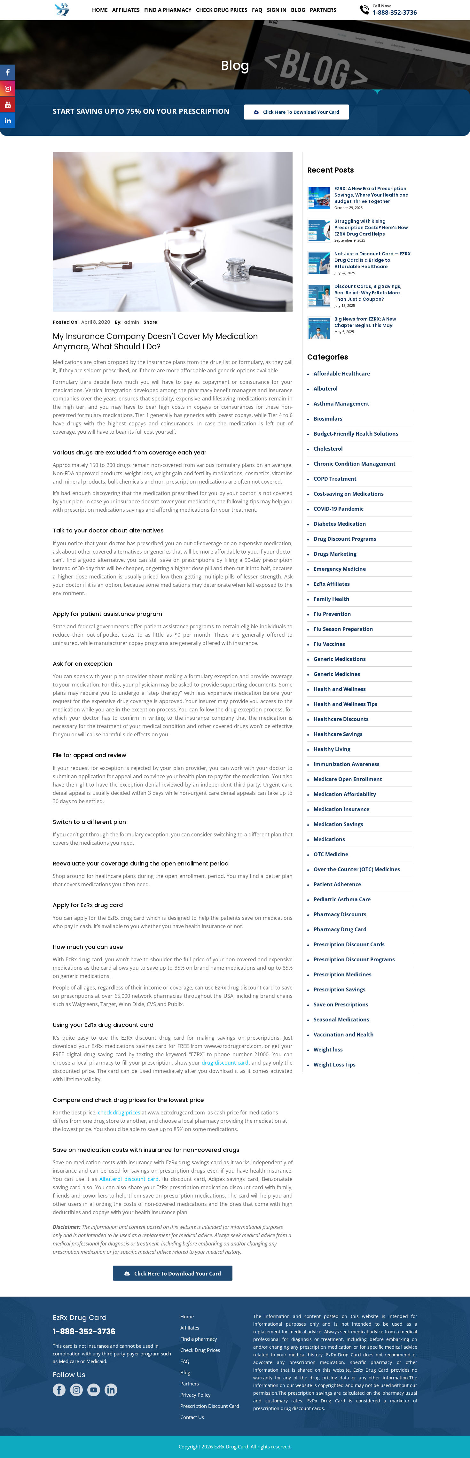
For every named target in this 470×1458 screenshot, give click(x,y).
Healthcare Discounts (341, 719)
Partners (323, 9)
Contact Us (192, 1417)
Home (100, 9)
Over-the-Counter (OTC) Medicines (357, 869)
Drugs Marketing (335, 553)
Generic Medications (340, 659)
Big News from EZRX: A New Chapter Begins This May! (365, 322)
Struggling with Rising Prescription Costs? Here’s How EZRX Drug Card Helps (371, 227)
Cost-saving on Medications (349, 493)
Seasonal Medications (341, 1019)
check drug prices (119, 1112)
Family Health (331, 598)
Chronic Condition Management (355, 463)
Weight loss (328, 1049)
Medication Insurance (341, 809)
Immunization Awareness (347, 764)
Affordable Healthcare (342, 373)
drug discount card (225, 1062)
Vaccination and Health (344, 1034)
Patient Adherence (337, 884)
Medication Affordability (345, 794)
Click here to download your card (300, 112)
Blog (298, 9)
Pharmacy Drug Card (340, 929)
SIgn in (276, 9)
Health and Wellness (340, 689)
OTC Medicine (331, 854)
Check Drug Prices (221, 9)
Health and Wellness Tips (345, 704)
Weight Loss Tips (335, 1064)
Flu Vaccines (329, 644)
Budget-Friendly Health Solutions (356, 433)
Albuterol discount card (129, 1179)
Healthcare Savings (338, 734)
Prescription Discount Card (209, 1406)
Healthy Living (332, 749)
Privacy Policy (195, 1395)
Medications (329, 839)
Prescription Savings (339, 989)
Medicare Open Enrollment (348, 779)
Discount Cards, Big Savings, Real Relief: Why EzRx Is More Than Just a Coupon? (368, 292)
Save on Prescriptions (341, 1004)
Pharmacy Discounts (340, 914)
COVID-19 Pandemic (339, 508)
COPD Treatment (335, 478)
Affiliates (126, 9)
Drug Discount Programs (345, 538)
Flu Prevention (332, 613)
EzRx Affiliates (332, 583)
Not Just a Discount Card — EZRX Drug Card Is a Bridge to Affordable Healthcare (372, 260)
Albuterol (326, 388)
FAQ (257, 9)
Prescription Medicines (343, 974)
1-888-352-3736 (394, 12)
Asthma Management (341, 403)
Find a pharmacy (168, 9)
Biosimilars (328, 418)
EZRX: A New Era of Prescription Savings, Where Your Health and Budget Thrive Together (371, 195)
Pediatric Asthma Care (342, 899)
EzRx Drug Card (231, 1446)
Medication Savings (338, 824)
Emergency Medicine (340, 568)
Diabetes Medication (340, 523)
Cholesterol (328, 448)
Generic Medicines (337, 674)
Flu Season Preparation (343, 628)
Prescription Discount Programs (354, 959)
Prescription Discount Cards (349, 944)
